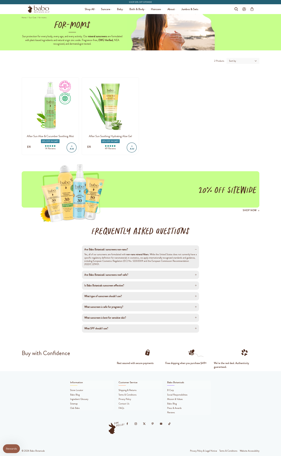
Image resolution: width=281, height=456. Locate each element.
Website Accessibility (249, 450)
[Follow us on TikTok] (169, 424)
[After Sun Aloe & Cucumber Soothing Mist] (50, 106)
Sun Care (32, 17)
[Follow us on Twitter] (144, 424)
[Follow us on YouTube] (161, 424)
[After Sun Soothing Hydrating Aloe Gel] (110, 106)
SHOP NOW (250, 210)
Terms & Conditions (228, 450)
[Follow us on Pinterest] (152, 424)
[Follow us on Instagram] (135, 424)
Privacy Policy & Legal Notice (203, 450)
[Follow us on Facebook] (127, 424)
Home (24, 17)
